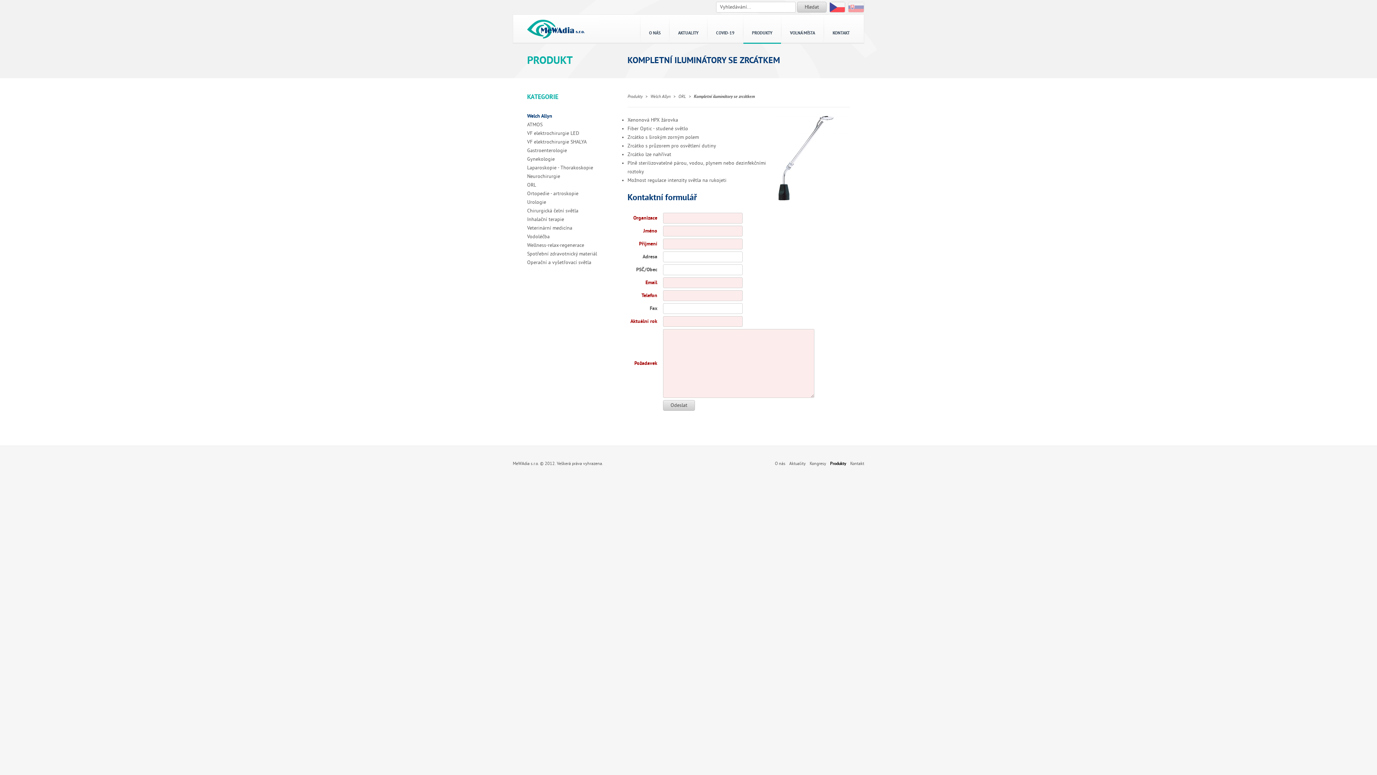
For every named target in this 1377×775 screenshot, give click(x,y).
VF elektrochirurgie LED (553, 133)
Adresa (650, 256)
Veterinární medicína (549, 228)
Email (651, 282)
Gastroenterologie (547, 150)
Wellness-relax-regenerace (555, 245)
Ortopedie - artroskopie (552, 193)
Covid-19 (725, 33)
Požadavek (645, 363)
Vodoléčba (538, 236)
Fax (653, 308)
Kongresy (818, 463)
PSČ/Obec (646, 269)
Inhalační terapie (545, 219)
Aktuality (688, 33)
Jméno (650, 231)
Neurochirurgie (543, 176)
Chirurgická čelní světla (552, 210)
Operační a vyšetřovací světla (559, 262)
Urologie (536, 202)
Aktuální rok (643, 321)
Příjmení (648, 243)
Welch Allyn (539, 116)
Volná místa (802, 33)
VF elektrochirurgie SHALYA (557, 142)
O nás (655, 33)
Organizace (645, 218)
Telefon (649, 295)
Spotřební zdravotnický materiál (562, 254)
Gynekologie (541, 159)
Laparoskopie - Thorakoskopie (560, 167)
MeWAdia (556, 29)
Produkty (762, 33)
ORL (531, 185)
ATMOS (535, 124)
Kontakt (841, 33)
